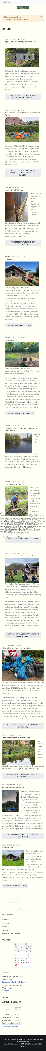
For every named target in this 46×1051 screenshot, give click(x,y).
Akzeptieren (6, 537)
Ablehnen (19, 537)
